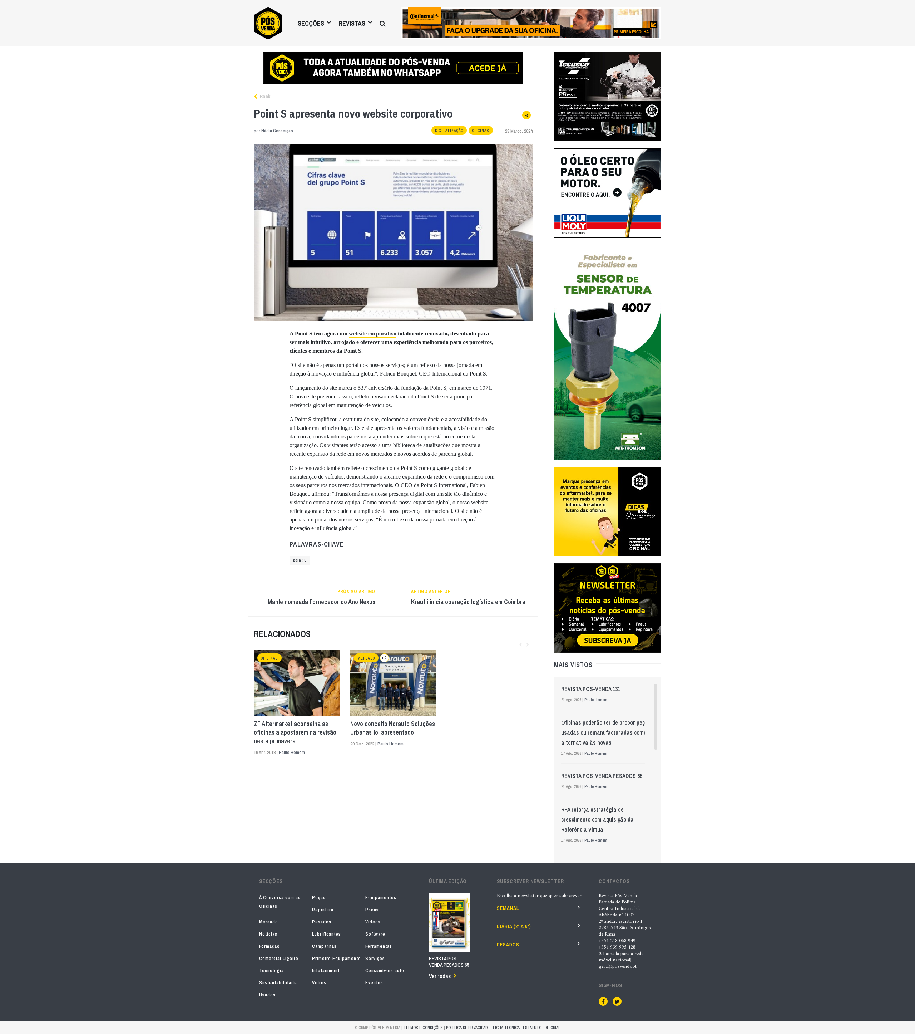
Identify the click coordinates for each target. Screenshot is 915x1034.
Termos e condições (423, 1027)
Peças (319, 898)
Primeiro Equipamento (336, 958)
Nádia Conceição (277, 131)
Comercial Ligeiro (278, 958)
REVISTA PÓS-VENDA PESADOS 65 (601, 776)
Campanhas (324, 946)
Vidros (319, 983)
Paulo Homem (292, 752)
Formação (269, 946)
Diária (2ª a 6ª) (514, 926)
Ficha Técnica (506, 1027)
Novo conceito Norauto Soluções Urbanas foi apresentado (392, 728)
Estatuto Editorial (541, 1027)
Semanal (508, 908)
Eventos (374, 983)
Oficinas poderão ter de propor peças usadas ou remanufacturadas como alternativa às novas (606, 732)
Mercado (366, 658)
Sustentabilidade (278, 983)
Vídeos (373, 922)
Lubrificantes (326, 934)
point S (300, 560)
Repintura (322, 910)
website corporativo (372, 333)
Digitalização (449, 130)
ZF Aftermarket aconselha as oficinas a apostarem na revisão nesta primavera (295, 732)
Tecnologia (271, 970)
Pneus (372, 910)
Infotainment (326, 970)
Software (375, 934)
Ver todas (440, 976)
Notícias (268, 934)
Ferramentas (378, 946)
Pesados (321, 922)
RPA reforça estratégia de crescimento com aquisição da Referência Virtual (597, 819)
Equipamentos (380, 898)
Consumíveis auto (384, 970)
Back (264, 96)
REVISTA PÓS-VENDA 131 (590, 689)
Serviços (375, 958)
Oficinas (480, 130)
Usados (267, 995)
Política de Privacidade (468, 1027)
